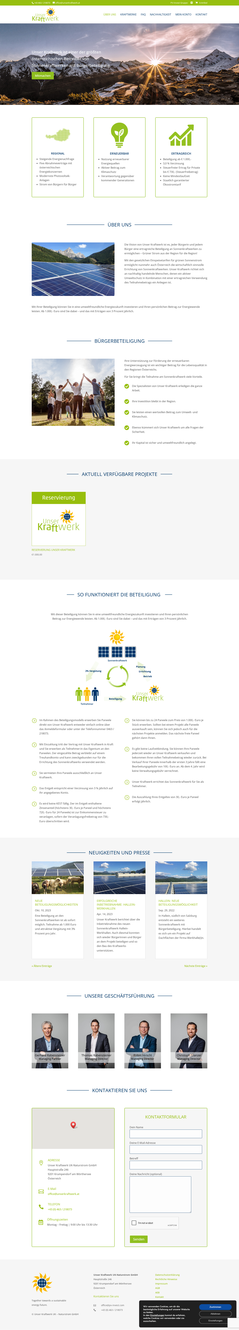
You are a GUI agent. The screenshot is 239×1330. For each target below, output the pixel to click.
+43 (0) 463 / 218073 (60, 1209)
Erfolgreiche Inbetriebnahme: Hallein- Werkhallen (116, 904)
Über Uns (109, 14)
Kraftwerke (128, 14)
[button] (74, 1125)
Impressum (161, 1283)
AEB (157, 1292)
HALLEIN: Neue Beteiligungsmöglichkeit (178, 902)
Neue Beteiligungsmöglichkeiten (56, 902)
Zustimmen (215, 1307)
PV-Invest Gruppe (179, 3)
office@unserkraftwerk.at (63, 1194)
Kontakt (201, 14)
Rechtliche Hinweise (166, 1279)
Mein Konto (183, 14)
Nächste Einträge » (195, 966)
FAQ (143, 14)
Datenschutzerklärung (167, 1274)
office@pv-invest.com (112, 1305)
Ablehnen (215, 1313)
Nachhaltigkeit (160, 14)
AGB (157, 1288)
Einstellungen (157, 1315)
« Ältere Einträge (42, 966)
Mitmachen (43, 76)
